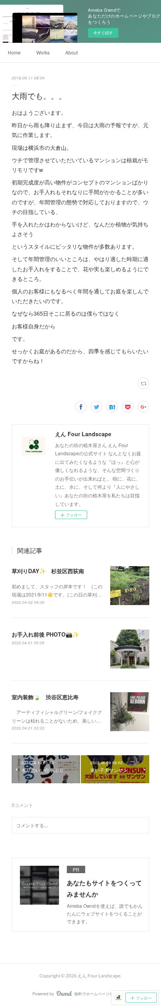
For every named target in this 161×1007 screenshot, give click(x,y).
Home (14, 52)
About (71, 52)
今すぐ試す (103, 32)
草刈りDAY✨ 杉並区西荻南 (48, 571)
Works (43, 52)
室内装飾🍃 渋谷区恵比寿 (45, 697)
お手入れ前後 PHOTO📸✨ (45, 634)
